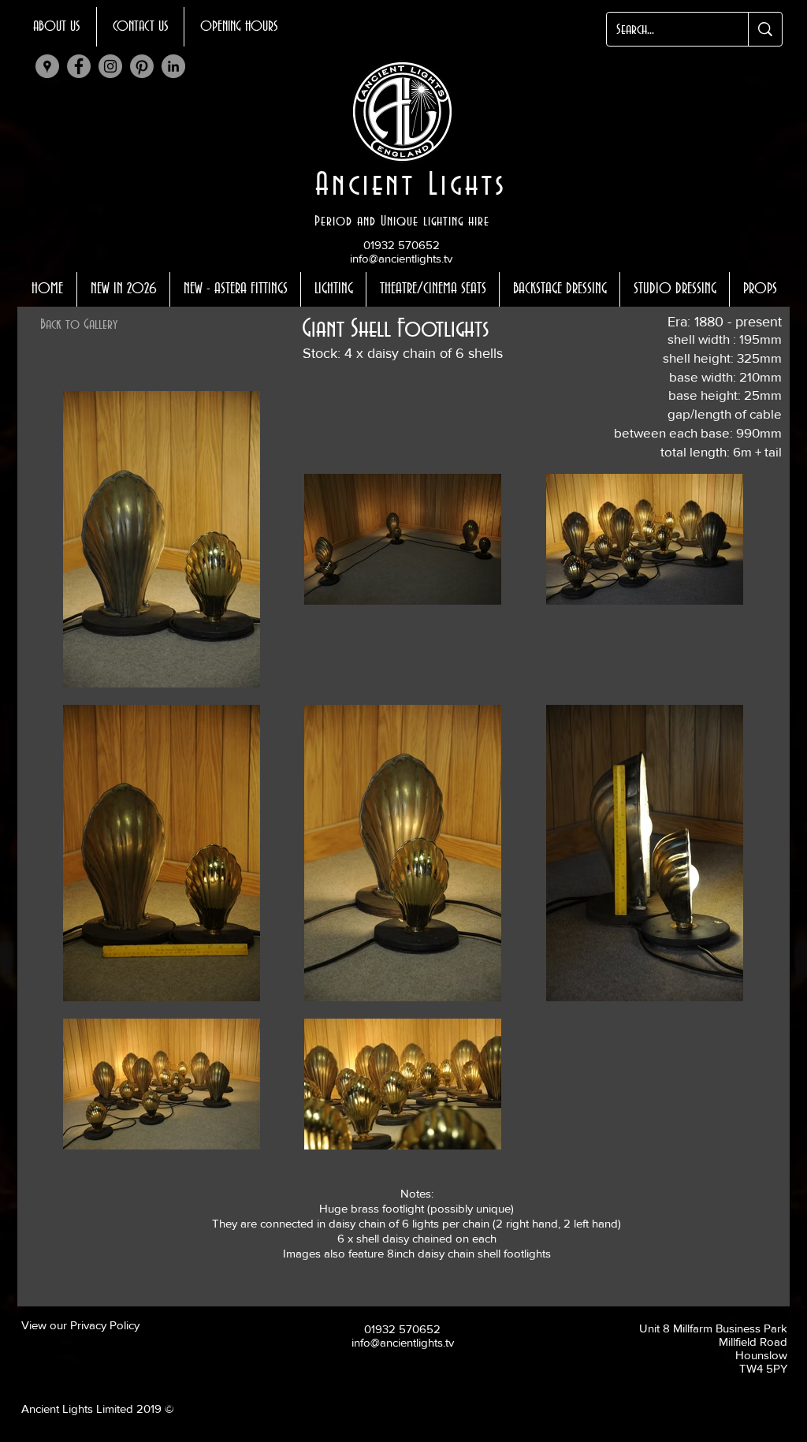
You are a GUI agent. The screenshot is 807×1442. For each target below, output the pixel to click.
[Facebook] (79, 66)
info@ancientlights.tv (401, 258)
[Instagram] (110, 66)
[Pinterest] (142, 66)
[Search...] (765, 29)
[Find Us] (47, 66)
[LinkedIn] (173, 66)
